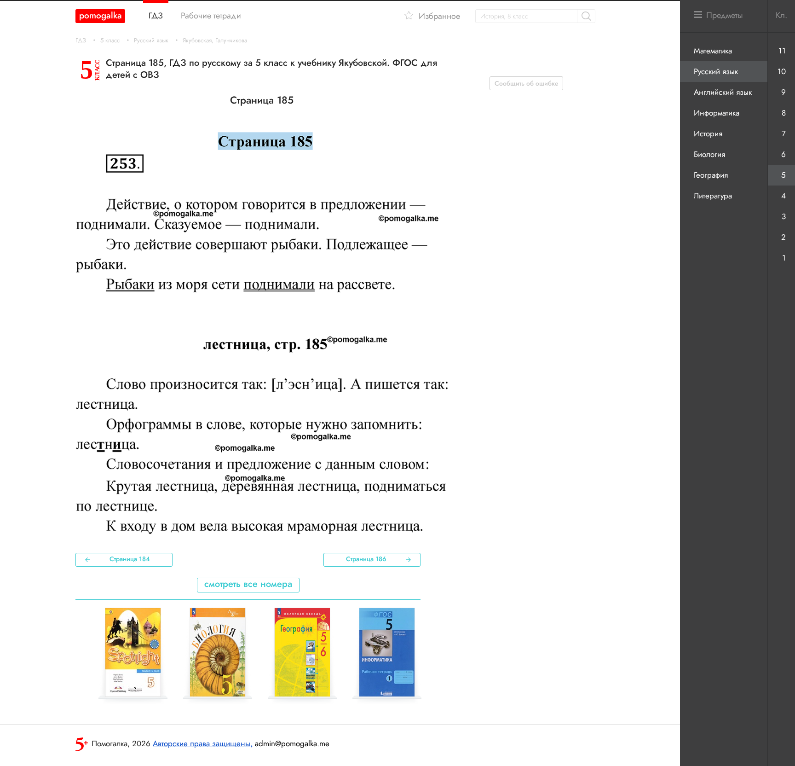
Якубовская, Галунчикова (215, 40)
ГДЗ (80, 40)
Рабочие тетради (211, 16)
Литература (713, 195)
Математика (713, 50)
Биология (709, 154)
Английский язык (723, 92)
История (708, 133)
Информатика (716, 112)
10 (782, 71)
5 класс (110, 40)
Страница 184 (129, 558)
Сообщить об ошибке (527, 83)
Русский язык (151, 40)
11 (782, 50)
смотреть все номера (248, 584)
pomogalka (100, 15)
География (711, 174)
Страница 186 (366, 558)
